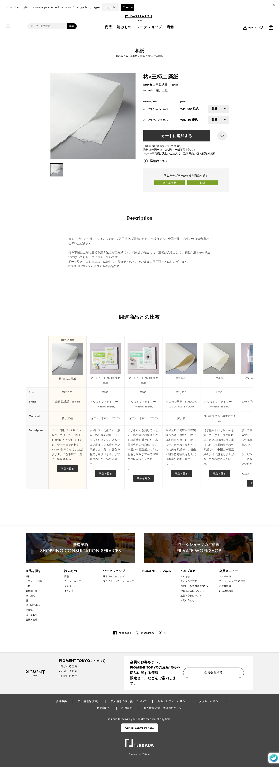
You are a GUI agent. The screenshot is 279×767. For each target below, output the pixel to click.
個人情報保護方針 (89, 701)
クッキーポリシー (210, 701)
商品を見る (67, 468)
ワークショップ (72, 581)
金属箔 (29, 609)
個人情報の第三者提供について (162, 708)
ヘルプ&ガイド (191, 571)
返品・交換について (191, 595)
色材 (28, 586)
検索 (72, 26)
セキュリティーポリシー (173, 701)
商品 (66, 576)
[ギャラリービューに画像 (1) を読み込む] (56, 170)
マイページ (225, 576)
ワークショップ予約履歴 (232, 581)
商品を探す (33, 571)
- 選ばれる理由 (68, 666)
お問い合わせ (187, 600)
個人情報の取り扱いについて (129, 701)
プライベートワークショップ (118, 581)
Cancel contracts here (139, 728)
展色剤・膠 (31, 590)
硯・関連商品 (33, 605)
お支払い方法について (192, 590)
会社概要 (62, 701)
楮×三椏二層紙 (67, 378)
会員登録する (213, 672)
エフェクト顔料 (34, 581)
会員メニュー (228, 571)
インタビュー (71, 586)
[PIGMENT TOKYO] (35, 673)
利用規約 (127, 708)
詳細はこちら (159, 161)
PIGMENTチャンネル (156, 571)
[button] (8, 26)
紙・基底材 (170, 182)
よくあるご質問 (188, 581)
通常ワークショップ (113, 576)
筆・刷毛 (30, 595)
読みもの (70, 571)
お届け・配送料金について (194, 586)
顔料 (28, 576)
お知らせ (185, 576)
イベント (69, 590)
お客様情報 (225, 586)
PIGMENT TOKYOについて (82, 660)
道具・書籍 (31, 619)
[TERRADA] (139, 741)
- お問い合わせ (68, 675)
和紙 (202, 182)
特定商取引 (104, 708)
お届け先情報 (226, 590)
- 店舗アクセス (68, 671)
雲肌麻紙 (181, 378)
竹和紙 (219, 378)
